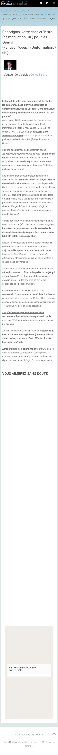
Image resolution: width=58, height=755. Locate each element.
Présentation (17, 742)
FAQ (42, 742)
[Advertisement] (29, 501)
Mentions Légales (32, 742)
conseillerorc (38, 74)
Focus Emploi (21, 734)
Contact (6, 742)
